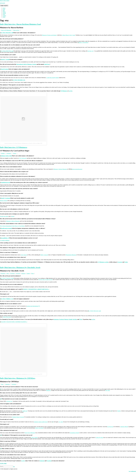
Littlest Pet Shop (99, 437)
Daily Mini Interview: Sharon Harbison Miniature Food (20, 24)
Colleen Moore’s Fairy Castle (68, 35)
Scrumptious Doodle (74, 432)
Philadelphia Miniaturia (71, 254)
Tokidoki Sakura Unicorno (18, 417)
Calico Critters (34, 437)
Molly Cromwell (44, 254)
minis (4, 17)
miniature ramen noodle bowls (41, 421)
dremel (12, 216)
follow (4, 11)
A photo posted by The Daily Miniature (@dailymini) (16, 143)
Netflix (118, 411)
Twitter (14, 153)
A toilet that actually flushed (52, 77)
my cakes (61, 421)
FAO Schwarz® (22, 158)
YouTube (18, 273)
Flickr (32, 273)
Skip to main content (4, 0)
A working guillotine (4, 240)
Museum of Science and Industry (49, 35)
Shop (8, 273)
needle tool (24, 411)
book (4, 9)
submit (4, 13)
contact (4, 15)
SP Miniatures (64, 91)
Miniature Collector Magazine (60, 169)
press (4, 14)
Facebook (9, 153)
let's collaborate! (132, 471)
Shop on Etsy (16, 30)
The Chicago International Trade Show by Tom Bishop (12, 226)
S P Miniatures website (103, 262)
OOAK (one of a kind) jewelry (45, 279)
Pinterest (23, 273)
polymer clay (90, 51)
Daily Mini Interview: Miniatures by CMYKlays (17, 378)
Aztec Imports (24, 254)
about (4, 8)
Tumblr (28, 273)
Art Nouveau (110, 426)
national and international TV (33, 306)
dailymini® (2, 3)
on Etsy (70, 91)
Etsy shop (107, 390)
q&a (4, 10)
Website (3, 153)
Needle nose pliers (4, 216)
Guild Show (47, 64)
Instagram (3, 273)
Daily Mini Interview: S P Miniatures (13, 147)
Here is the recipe (7, 317)
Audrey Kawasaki (39, 428)
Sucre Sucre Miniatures (30, 432)
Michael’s (48, 390)
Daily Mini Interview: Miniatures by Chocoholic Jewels (20, 267)
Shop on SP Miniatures (6, 30)
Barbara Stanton (3, 200)
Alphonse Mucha (124, 426)
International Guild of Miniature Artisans (26, 64)
